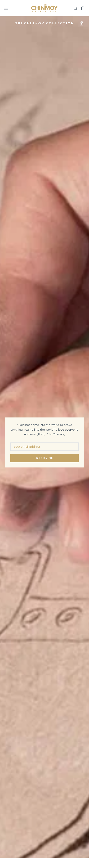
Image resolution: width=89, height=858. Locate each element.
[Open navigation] (6, 8)
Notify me (44, 458)
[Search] (76, 8)
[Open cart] (83, 8)
